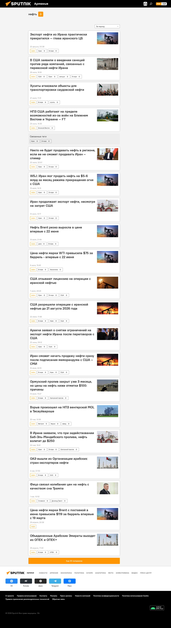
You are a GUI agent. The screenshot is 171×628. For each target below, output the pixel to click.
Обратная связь (58, 599)
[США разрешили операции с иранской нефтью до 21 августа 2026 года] (107, 308)
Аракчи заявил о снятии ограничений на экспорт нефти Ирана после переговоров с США (62, 334)
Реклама (53, 596)
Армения (54, 573)
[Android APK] (156, 608)
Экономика (54, 269)
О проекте (10, 596)
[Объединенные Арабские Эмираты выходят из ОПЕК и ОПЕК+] (107, 540)
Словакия (41, 501)
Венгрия (41, 424)
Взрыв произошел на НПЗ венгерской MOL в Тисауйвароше (62, 409)
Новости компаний (82, 596)
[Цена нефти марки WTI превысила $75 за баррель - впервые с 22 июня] (107, 257)
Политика (79, 573)
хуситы (52, 102)
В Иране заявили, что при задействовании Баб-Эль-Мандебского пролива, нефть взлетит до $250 (62, 437)
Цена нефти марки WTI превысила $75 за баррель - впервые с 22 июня (61, 255)
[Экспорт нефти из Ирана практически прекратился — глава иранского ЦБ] (107, 38)
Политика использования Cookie (135, 596)
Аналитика (100, 573)
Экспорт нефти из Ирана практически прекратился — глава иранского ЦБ (58, 36)
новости (43, 573)
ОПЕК (52, 552)
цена (39, 244)
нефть (32, 14)
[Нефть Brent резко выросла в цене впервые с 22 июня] (107, 231)
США (40, 76)
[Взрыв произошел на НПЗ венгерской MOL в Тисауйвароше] (107, 411)
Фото (110, 573)
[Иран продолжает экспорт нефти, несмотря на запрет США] (107, 206)
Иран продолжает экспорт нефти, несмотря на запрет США (62, 203)
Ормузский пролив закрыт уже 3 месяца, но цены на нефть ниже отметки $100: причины (61, 385)
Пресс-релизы (66, 596)
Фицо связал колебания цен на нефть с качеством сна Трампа (59, 486)
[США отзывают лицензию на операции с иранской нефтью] (107, 283)
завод (64, 424)
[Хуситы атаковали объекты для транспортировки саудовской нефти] (107, 90)
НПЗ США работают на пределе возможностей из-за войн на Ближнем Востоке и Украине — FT (59, 115)
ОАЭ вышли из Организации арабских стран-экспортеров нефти (58, 461)
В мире (51, 51)
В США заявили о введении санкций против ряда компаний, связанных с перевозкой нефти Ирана (57, 64)
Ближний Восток (44, 128)
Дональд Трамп (57, 501)
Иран (40, 51)
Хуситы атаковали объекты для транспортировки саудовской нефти (57, 88)
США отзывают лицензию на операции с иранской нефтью (60, 281)
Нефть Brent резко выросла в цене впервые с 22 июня (56, 229)
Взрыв (53, 424)
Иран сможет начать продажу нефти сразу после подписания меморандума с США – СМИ (62, 360)
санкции (62, 76)
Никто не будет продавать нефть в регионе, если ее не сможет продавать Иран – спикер (62, 154)
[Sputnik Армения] (19, 7)
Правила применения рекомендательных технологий (27, 599)
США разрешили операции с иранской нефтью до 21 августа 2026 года (59, 306)
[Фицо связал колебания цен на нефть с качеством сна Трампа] (107, 488)
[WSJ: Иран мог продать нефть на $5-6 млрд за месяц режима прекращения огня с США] (107, 180)
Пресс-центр (145, 573)
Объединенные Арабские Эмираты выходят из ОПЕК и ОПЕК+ (62, 538)
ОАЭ (51, 475)
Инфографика (122, 573)
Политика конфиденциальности (106, 596)
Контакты (43, 596)
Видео (135, 573)
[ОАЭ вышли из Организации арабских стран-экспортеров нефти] (107, 463)
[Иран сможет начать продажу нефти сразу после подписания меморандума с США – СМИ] (107, 360)
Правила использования (27, 596)
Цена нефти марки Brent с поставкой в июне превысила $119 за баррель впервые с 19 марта (62, 514)
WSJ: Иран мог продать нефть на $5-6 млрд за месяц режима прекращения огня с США (61, 180)
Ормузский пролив (56, 398)
